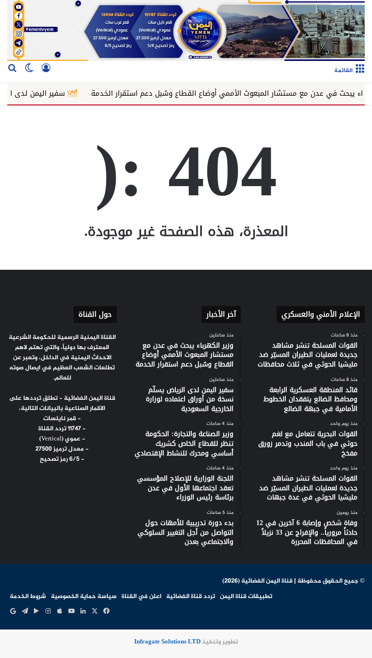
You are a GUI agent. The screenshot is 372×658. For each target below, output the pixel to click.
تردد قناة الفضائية (190, 596)
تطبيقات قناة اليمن (246, 596)
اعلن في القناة (141, 596)
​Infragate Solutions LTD (167, 642)
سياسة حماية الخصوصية (84, 596)
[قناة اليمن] (186, 30)
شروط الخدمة (28, 596)
